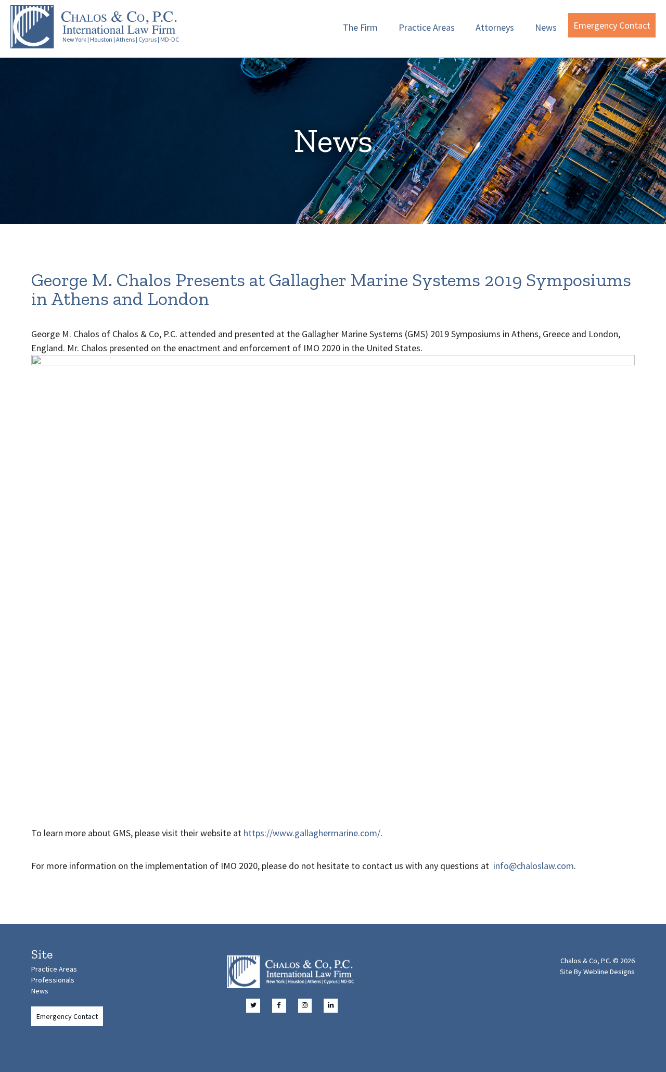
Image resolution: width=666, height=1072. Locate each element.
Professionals (52, 980)
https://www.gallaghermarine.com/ (312, 833)
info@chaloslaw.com (533, 866)
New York (74, 39)
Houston (101, 39)
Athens (125, 39)
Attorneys (495, 27)
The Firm (360, 27)
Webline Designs (609, 971)
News (546, 27)
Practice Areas (427, 27)
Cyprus (147, 39)
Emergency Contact (611, 25)
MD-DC (169, 39)
